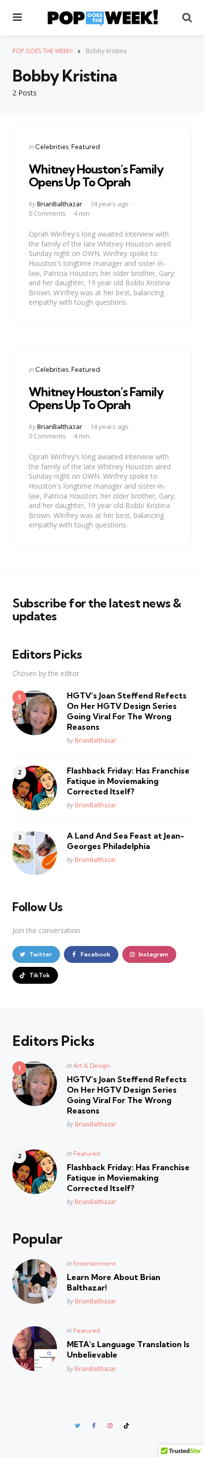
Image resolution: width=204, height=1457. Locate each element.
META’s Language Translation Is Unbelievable (128, 1349)
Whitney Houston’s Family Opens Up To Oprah (96, 175)
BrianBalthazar (59, 203)
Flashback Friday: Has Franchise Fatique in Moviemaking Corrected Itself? (128, 781)
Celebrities (51, 147)
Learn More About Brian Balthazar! (113, 1282)
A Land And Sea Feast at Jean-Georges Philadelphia (125, 841)
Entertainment (94, 1263)
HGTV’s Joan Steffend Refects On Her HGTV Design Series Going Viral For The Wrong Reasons (127, 710)
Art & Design (91, 1065)
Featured (85, 147)
